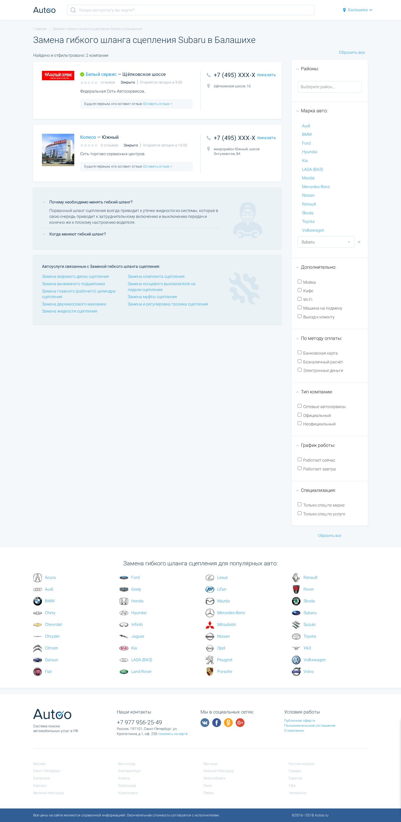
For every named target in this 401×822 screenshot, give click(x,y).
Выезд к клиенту (319, 317)
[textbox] (324, 87)
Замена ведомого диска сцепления (75, 276)
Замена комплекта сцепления (156, 276)
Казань (124, 778)
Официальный (317, 415)
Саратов (295, 778)
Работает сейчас (319, 460)
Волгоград (126, 764)
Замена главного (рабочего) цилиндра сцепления (79, 294)
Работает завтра (319, 469)
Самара (295, 771)
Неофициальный (319, 424)
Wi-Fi (307, 299)
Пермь (208, 793)
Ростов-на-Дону (301, 764)
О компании (294, 731)
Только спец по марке (324, 505)
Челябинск (297, 793)
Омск (207, 785)
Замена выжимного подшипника (73, 283)
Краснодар (127, 785)
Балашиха (358, 9)
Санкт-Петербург (47, 771)
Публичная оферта (299, 721)
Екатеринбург (129, 771)
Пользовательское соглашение (309, 726)
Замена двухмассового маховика (74, 304)
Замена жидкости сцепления (69, 311)
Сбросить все (352, 52)
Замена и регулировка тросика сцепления (168, 304)
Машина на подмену (322, 308)
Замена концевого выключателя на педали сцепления (162, 286)
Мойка (309, 282)
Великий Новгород (48, 793)
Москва (39, 764)
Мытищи (210, 764)
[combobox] (330, 87)
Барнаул (40, 785)
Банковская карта (320, 353)
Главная (40, 29)
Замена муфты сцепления (152, 296)
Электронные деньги (323, 370)
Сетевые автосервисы (324, 406)
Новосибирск (214, 778)
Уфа (292, 785)
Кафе (308, 290)
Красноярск (128, 793)
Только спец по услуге (324, 514)
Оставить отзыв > (157, 104)
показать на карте (173, 734)
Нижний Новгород (218, 771)
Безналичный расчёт (323, 362)
